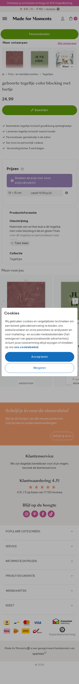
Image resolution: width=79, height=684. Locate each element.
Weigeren (39, 368)
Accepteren (39, 356)
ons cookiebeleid (26, 347)
